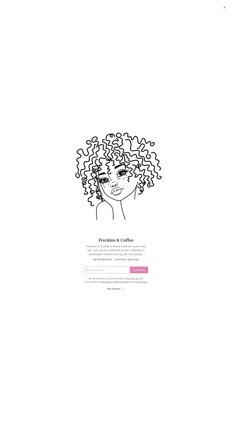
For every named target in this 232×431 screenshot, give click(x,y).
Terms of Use (132, 278)
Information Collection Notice (115, 281)
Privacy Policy (140, 281)
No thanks (113, 288)
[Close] (224, 7)
